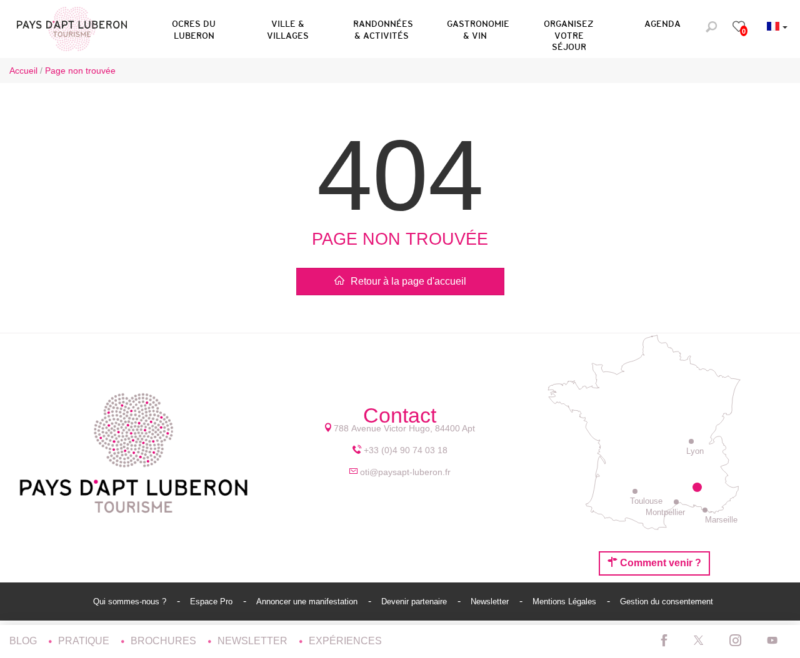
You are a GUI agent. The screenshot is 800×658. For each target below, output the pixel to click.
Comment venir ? (659, 562)
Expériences (345, 641)
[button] (193, 27)
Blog (24, 641)
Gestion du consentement (666, 601)
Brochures (165, 641)
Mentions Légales (565, 601)
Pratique (85, 641)
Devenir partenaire (415, 601)
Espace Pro (212, 601)
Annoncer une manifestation (308, 601)
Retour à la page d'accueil (408, 281)
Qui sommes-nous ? (131, 601)
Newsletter (491, 601)
